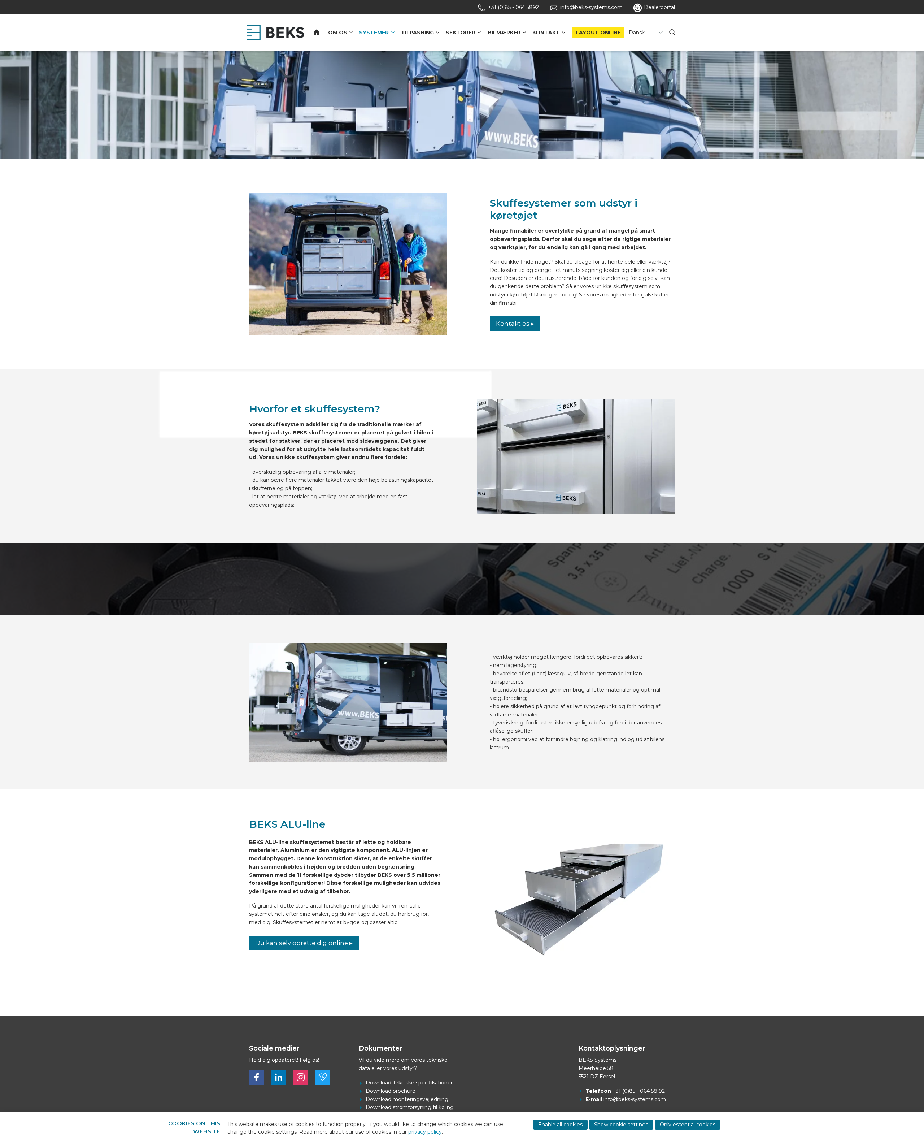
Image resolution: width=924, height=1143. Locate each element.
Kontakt (546, 32)
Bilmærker (504, 32)
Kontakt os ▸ (515, 323)
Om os (337, 32)
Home (320, 32)
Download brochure (390, 1091)
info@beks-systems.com (634, 1099)
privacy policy (425, 1132)
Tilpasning (417, 32)
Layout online (598, 32)
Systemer (374, 32)
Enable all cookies (560, 1124)
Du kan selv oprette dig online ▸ (304, 943)
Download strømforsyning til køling (410, 1107)
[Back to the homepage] (275, 32)
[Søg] (673, 32)
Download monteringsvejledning (407, 1099)
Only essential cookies (687, 1124)
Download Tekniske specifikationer (409, 1082)
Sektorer (460, 32)
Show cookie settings (621, 1124)
